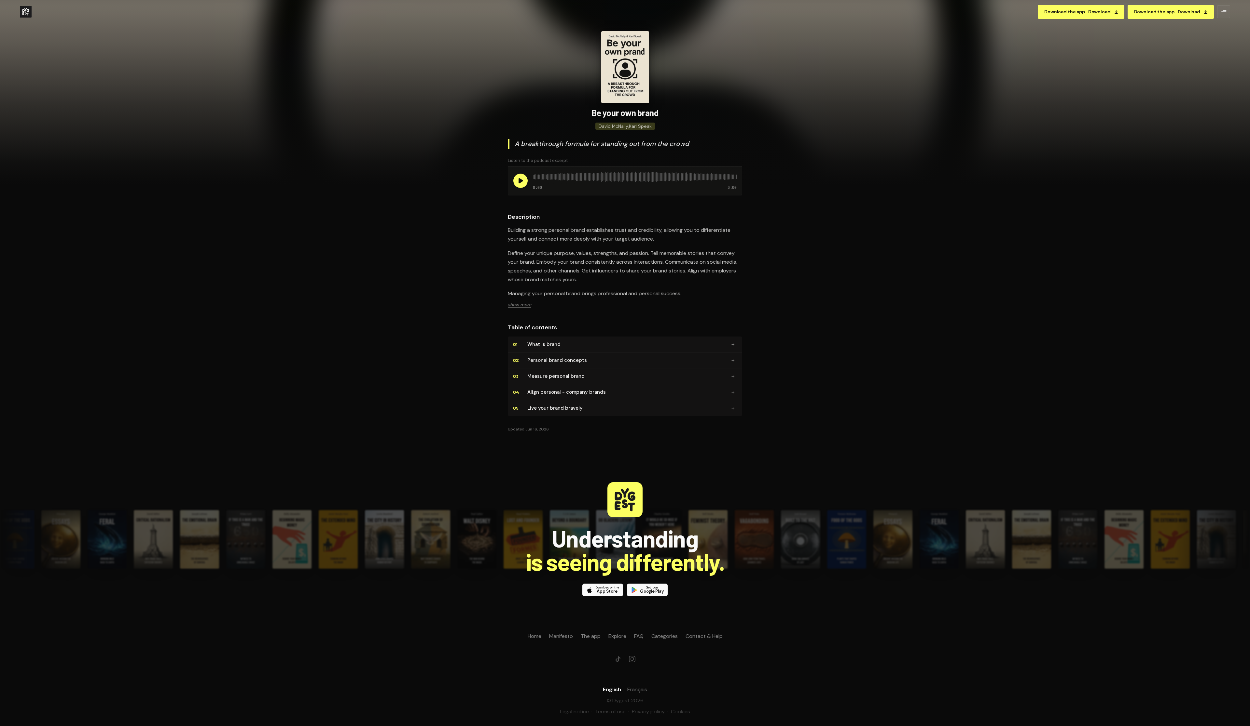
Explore (617, 636)
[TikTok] (618, 659)
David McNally (613, 126)
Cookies (680, 711)
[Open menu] (1223, 11)
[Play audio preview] (520, 181)
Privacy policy (648, 711)
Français (637, 689)
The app (591, 636)
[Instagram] (632, 659)
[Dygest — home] (26, 12)
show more (519, 305)
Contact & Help (704, 636)
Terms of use (610, 711)
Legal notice (574, 711)
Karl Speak (640, 126)
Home (534, 636)
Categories (664, 636)
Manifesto (561, 636)
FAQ (639, 636)
